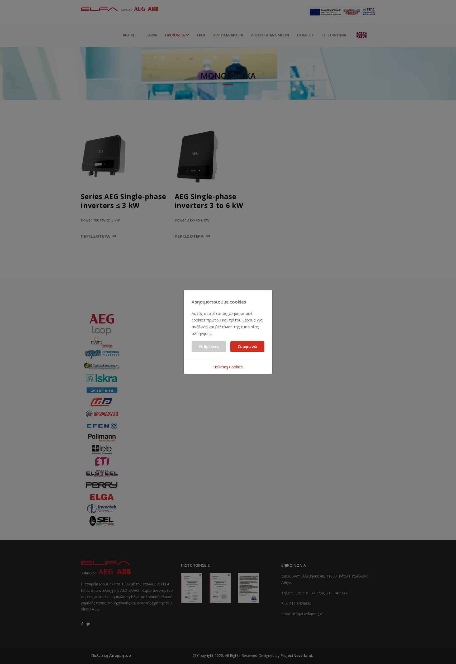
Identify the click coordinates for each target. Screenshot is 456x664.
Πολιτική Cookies (228, 366)
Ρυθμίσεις (209, 346)
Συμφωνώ (247, 346)
